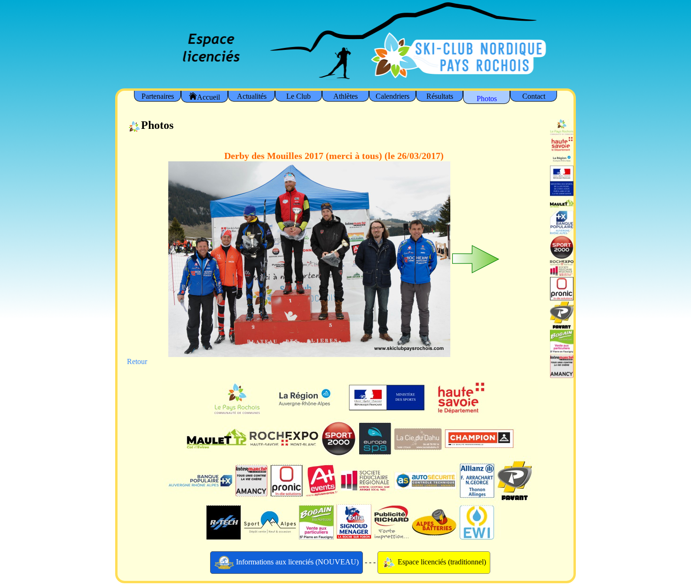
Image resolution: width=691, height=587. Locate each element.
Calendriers (392, 96)
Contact (533, 96)
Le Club (298, 96)
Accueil (208, 97)
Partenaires (157, 96)
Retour (137, 361)
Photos (487, 99)
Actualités (252, 96)
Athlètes (345, 96)
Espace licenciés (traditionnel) (441, 561)
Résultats (439, 96)
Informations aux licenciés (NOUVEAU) (296, 561)
